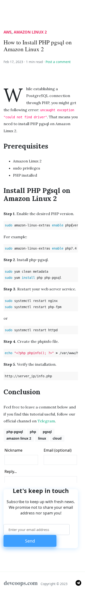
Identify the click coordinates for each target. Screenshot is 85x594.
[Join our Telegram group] (78, 582)
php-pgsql (14, 431)
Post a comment (58, 61)
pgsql (47, 431)
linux (42, 438)
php (33, 431)
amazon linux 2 (30, 32)
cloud (57, 438)
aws (8, 32)
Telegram (46, 421)
